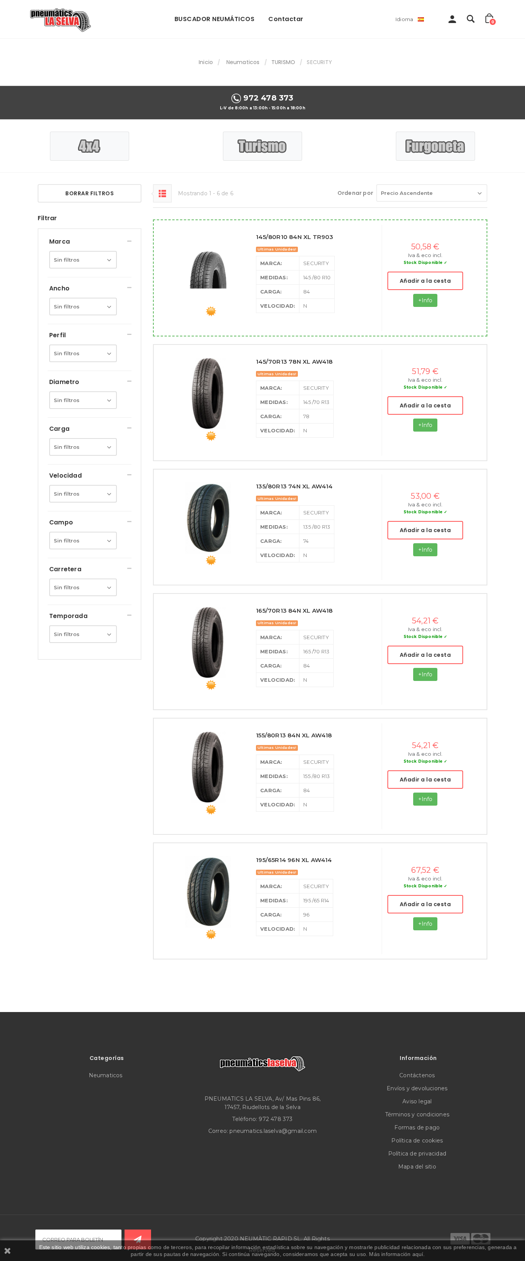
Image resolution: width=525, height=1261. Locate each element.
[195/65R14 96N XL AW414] (208, 892)
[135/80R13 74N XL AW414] (208, 518)
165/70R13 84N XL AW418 (294, 610)
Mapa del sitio (417, 1166)
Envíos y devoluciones (417, 1088)
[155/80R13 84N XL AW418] (208, 767)
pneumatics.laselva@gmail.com (273, 1130)
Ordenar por (355, 193)
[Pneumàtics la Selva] (61, 19)
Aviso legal (417, 1101)
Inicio (206, 62)
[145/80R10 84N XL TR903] (208, 268)
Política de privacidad (417, 1153)
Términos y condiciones (417, 1114)
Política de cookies (417, 1140)
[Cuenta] (452, 21)
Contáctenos (417, 1075)
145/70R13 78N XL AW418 (294, 361)
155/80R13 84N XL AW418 (294, 735)
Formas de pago (417, 1127)
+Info (425, 300)
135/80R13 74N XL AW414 (294, 486)
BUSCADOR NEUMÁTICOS (214, 19)
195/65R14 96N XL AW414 (294, 860)
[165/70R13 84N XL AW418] (208, 642)
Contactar (286, 19)
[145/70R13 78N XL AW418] (208, 393)
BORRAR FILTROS (89, 193)
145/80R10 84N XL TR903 (294, 237)
